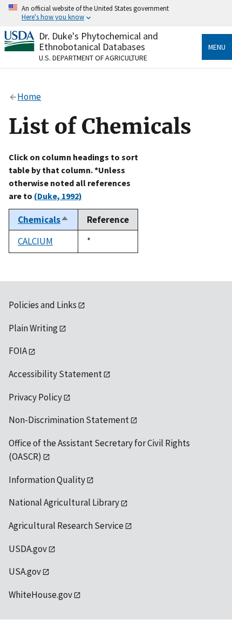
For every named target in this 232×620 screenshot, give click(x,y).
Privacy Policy (35, 397)
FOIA (18, 351)
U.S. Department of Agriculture (93, 58)
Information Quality (47, 480)
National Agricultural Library (64, 502)
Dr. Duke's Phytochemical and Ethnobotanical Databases (98, 41)
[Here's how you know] (116, 13)
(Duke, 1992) (58, 195)
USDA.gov (28, 549)
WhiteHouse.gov (40, 595)
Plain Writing (33, 328)
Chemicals (43, 220)
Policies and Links (43, 305)
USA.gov (25, 571)
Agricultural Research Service (66, 526)
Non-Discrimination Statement (69, 420)
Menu (217, 47)
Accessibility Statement (55, 374)
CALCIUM (35, 241)
